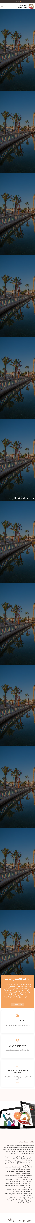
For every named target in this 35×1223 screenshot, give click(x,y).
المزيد (17, 1028)
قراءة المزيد (18, 1004)
